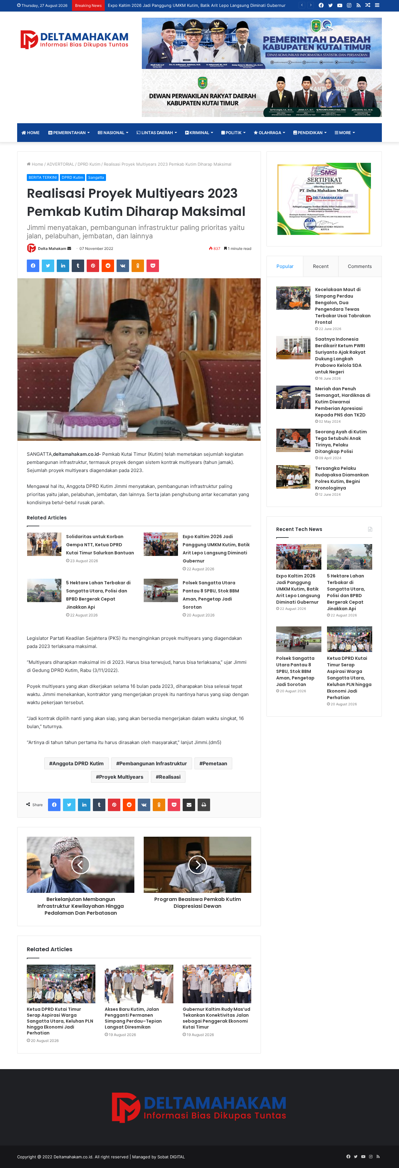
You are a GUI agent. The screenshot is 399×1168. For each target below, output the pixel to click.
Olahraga (269, 132)
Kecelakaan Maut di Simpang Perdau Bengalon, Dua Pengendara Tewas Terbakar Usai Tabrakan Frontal (343, 305)
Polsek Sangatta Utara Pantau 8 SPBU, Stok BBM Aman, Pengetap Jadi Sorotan (295, 671)
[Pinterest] (93, 266)
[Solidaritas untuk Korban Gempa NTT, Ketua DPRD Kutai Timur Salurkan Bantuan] (44, 544)
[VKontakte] (123, 266)
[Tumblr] (78, 266)
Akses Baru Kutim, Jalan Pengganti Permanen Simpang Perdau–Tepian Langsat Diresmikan (133, 1018)
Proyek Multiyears (121, 777)
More (344, 132)
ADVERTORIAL (60, 164)
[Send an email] (69, 248)
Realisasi (169, 777)
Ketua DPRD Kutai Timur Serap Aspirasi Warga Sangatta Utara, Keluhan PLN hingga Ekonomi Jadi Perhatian (60, 1021)
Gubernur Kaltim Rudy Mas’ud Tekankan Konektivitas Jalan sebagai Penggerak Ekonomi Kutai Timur (216, 1018)
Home (33, 132)
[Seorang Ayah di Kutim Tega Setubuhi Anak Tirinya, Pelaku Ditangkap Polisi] (293, 440)
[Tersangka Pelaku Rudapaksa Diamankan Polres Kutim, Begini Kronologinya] (293, 477)
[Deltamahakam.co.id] (74, 39)
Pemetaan (215, 763)
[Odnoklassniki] (138, 266)
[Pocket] (153, 266)
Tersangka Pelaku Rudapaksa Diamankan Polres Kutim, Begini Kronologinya (342, 478)
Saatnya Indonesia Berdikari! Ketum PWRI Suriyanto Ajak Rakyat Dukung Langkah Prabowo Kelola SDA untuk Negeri (340, 355)
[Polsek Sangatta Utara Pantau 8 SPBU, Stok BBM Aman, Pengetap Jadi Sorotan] (161, 590)
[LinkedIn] (63, 266)
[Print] (204, 805)
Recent (321, 266)
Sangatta (96, 177)
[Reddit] (108, 266)
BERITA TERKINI (43, 177)
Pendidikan (310, 132)
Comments (360, 266)
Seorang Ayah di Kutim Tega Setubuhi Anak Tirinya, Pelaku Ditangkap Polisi (341, 442)
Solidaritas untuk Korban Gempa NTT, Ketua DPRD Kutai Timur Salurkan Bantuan (100, 544)
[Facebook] (33, 266)
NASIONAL (113, 132)
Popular (285, 266)
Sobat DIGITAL (171, 1156)
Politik (233, 132)
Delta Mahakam (52, 248)
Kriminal (199, 132)
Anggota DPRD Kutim (78, 763)
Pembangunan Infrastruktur (153, 763)
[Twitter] (48, 266)
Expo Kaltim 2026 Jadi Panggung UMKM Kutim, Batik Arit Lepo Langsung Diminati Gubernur (298, 589)
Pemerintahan (69, 132)
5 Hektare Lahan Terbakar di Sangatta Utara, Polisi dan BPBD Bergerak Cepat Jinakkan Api (346, 592)
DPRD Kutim (89, 164)
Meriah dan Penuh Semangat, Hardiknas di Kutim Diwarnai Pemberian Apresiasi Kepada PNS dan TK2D (342, 402)
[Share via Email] (189, 805)
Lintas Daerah (157, 132)
